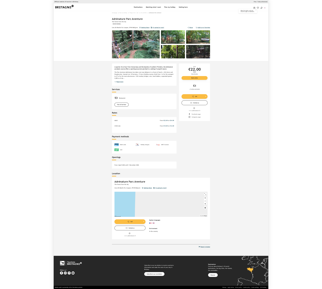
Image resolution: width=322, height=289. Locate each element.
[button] (261, 7)
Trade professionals (262, 1)
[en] (265, 7)
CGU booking (263, 287)
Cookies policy (246, 287)
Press (255, 1)
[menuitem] (64, 7)
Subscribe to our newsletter (154, 274)
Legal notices (230, 287)
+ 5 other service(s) (194, 89)
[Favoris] (258, 8)
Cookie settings (255, 287)
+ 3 (198, 51)
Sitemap (224, 287)
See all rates (194, 74)
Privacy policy (238, 287)
